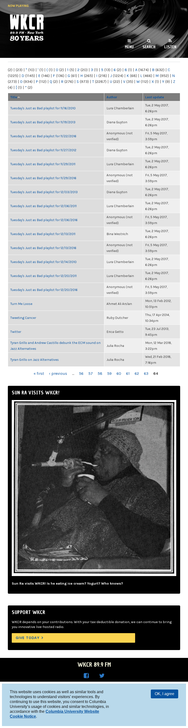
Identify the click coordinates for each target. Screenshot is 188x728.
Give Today (28, 637)
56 (81, 373)
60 (119, 373)
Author (111, 97)
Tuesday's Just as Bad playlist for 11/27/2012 (43, 150)
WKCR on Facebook (86, 676)
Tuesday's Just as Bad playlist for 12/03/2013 (44, 192)
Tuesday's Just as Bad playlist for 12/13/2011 (42, 234)
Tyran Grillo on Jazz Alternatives (34, 360)
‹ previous (58, 373)
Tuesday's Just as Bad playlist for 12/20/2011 (43, 276)
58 (100, 373)
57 (90, 373)
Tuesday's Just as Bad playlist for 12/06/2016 (44, 220)
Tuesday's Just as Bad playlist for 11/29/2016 (43, 178)
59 (109, 373)
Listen (170, 47)
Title (13, 97)
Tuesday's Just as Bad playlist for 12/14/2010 (43, 262)
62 (137, 373)
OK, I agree (164, 694)
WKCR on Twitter (102, 676)
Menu (129, 47)
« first (39, 373)
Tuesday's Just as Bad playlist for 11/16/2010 (43, 108)
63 (146, 373)
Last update (154, 97)
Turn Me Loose (21, 304)
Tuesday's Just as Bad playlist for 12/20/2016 (44, 290)
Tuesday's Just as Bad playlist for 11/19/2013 (42, 122)
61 (128, 373)
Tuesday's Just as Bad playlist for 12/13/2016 (43, 248)
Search (148, 47)
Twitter (15, 332)
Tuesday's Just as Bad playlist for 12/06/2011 (43, 206)
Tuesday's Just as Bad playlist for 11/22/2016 (43, 136)
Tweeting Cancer (23, 318)
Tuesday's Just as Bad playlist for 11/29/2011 (42, 164)
